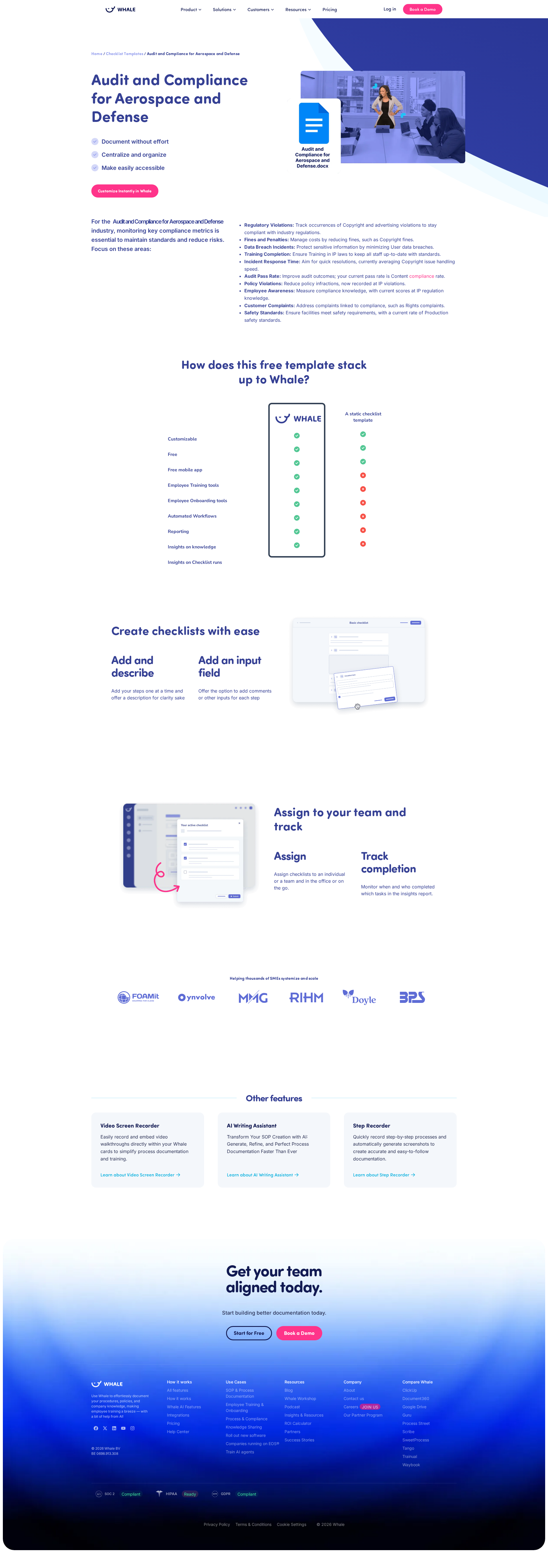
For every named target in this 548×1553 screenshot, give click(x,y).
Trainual (409, 1456)
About (349, 1390)
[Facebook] (95, 1428)
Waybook (411, 1464)
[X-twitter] (105, 1428)
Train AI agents (240, 1451)
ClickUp (409, 1390)
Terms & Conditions (253, 1524)
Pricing (330, 9)
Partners (292, 1431)
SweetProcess (415, 1439)
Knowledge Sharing (244, 1427)
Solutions (222, 9)
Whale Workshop (300, 1398)
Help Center (178, 1431)
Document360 (415, 1398)
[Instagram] (132, 1428)
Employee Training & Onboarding (245, 1407)
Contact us (354, 1398)
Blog (289, 1390)
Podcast (292, 1406)
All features (177, 1390)
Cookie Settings (291, 1524)
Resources (296, 9)
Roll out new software (246, 1435)
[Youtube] (123, 1428)
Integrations (178, 1415)
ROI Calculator (298, 1423)
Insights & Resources (304, 1415)
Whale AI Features (184, 1406)
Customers (258, 9)
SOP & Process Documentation (240, 1393)
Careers (361, 1406)
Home (96, 53)
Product (189, 9)
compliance (421, 276)
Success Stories (299, 1439)
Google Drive (414, 1406)
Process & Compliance (246, 1418)
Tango (408, 1448)
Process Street (416, 1423)
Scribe (408, 1431)
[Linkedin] (114, 1428)
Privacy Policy (217, 1524)
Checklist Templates (124, 53)
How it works (179, 1398)
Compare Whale (417, 1381)
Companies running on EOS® (252, 1443)
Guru (406, 1415)
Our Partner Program (363, 1415)
